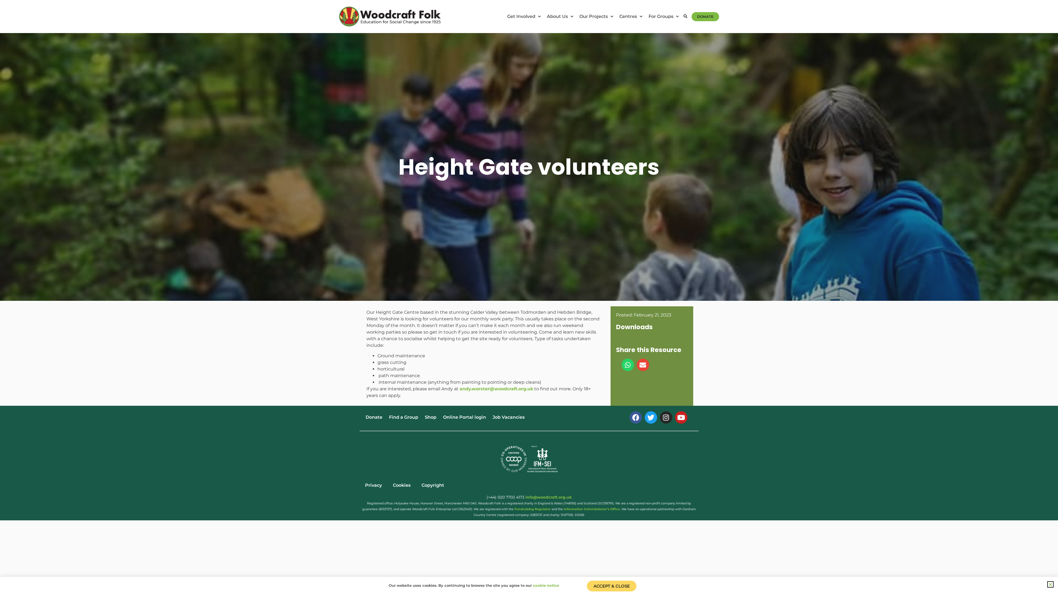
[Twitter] (651, 417)
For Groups (661, 16)
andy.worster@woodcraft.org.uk (496, 388)
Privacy (373, 485)
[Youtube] (681, 417)
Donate (374, 417)
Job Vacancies (509, 417)
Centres (628, 16)
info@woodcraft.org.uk (548, 497)
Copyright (433, 485)
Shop (430, 417)
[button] (685, 16)
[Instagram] (666, 417)
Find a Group (403, 417)
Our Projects (593, 16)
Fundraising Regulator (532, 509)
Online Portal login (464, 417)
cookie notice (546, 585)
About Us (557, 16)
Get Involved (521, 16)
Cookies (402, 485)
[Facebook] (636, 417)
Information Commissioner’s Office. (592, 509)
